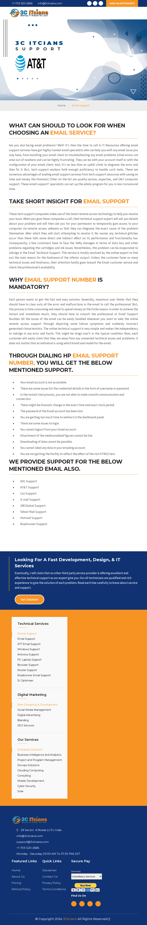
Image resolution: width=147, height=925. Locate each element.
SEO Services (25, 725)
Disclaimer (49, 870)
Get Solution (29, 599)
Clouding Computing (30, 770)
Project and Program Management (39, 760)
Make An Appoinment (122, 3)
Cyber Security (26, 786)
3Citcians (70, 919)
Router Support (27, 670)
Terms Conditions (54, 889)
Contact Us (50, 876)
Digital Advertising (28, 715)
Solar (20, 791)
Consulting (24, 775)
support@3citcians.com (32, 842)
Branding (23, 720)
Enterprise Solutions (29, 749)
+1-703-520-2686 (21, 3)
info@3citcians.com (50, 3)
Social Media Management (34, 709)
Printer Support (27, 633)
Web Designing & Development (37, 704)
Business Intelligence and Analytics (39, 754)
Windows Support (28, 649)
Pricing (16, 883)
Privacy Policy (51, 883)
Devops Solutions (28, 765)
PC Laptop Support (29, 659)
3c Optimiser (25, 680)
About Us (18, 876)
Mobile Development (30, 780)
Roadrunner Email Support (34, 675)
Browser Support (28, 665)
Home (62, 105)
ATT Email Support (29, 644)
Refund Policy (21, 889)
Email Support (26, 638)
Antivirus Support (28, 654)
